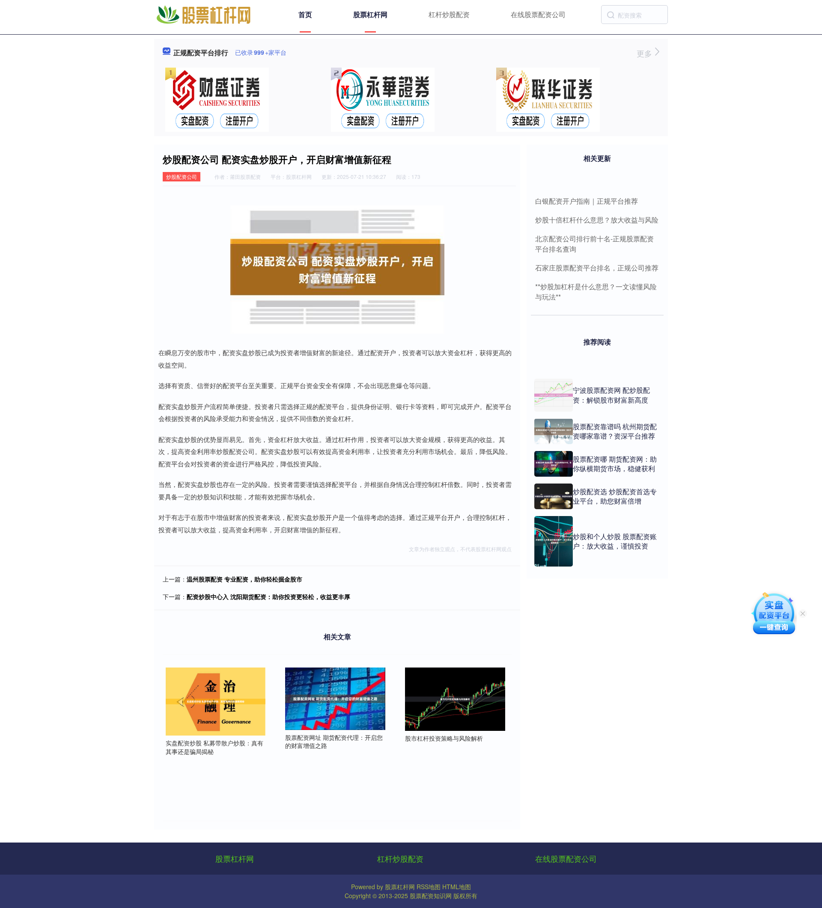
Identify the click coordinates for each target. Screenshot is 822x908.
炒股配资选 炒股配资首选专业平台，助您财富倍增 (615, 496)
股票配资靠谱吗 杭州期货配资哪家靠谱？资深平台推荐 (615, 431)
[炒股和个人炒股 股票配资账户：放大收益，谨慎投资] (553, 541)
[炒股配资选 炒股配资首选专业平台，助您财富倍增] (553, 496)
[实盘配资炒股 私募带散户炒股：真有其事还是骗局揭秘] (216, 701)
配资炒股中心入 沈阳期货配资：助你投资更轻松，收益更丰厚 (268, 596)
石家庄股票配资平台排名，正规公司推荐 (596, 268)
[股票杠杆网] (203, 13)
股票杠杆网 (370, 14)
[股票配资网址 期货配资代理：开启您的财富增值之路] (335, 698)
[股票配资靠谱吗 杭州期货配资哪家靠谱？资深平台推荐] (553, 431)
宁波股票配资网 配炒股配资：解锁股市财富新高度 (611, 394)
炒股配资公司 (181, 176)
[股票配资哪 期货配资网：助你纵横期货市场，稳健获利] (553, 464)
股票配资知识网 (431, 895)
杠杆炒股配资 (449, 14)
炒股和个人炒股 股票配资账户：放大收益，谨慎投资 (615, 541)
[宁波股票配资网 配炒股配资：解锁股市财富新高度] (553, 395)
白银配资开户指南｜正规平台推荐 (586, 201)
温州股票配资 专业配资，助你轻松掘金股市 (244, 579)
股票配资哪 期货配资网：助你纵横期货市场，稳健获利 (615, 463)
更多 (645, 53)
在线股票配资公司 (538, 14)
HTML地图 (456, 886)
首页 (305, 14)
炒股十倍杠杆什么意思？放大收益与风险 (596, 220)
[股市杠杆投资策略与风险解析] (455, 698)
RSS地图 (429, 886)
